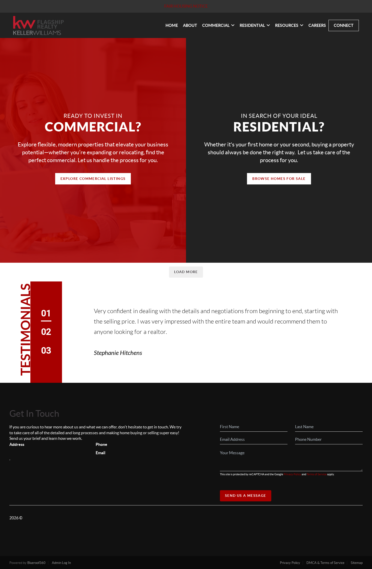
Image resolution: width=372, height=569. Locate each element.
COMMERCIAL (216, 25)
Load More (186, 272)
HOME (172, 25)
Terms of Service (317, 474)
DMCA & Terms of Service (325, 563)
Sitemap (357, 563)
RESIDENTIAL (252, 25)
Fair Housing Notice (186, 6)
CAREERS (317, 25)
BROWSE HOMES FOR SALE (278, 179)
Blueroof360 (36, 563)
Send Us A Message (245, 496)
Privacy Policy (292, 474)
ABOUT (190, 25)
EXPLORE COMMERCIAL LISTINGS (93, 179)
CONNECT (344, 25)
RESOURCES (286, 25)
